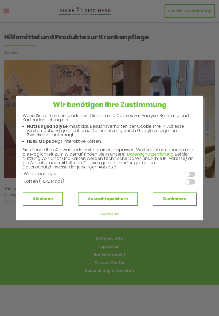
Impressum (109, 214)
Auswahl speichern (108, 198)
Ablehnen (43, 198)
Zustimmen (174, 198)
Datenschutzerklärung (150, 154)
